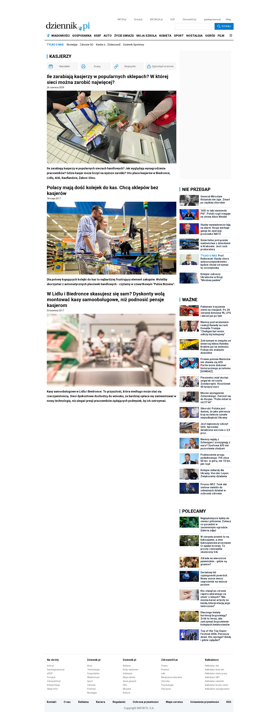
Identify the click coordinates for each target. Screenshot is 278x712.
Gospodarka (93, 673)
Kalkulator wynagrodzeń (217, 689)
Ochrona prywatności (145, 701)
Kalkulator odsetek (214, 681)
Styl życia (166, 689)
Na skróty (53, 659)
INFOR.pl (122, 19)
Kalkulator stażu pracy (216, 673)
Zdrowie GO (86, 44)
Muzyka (127, 689)
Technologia (93, 669)
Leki (163, 673)
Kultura (126, 692)
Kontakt (51, 701)
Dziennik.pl (93, 659)
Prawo (164, 665)
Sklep (228, 19)
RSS (228, 701)
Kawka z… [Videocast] (108, 44)
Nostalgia (72, 44)
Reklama (83, 701)
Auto (89, 665)
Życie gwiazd (129, 681)
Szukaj (226, 26)
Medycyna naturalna (171, 677)
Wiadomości (93, 677)
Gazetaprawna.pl (55, 669)
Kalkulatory (212, 659)
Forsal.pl (51, 677)
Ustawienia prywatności (204, 701)
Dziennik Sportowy (133, 44)
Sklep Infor (52, 689)
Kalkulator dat (212, 665)
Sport (90, 681)
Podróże (91, 689)
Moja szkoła (129, 677)
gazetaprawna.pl (212, 19)
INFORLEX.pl (156, 19)
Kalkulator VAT (212, 677)
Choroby (165, 681)
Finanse (165, 669)
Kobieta (127, 665)
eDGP (50, 673)
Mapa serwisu (174, 701)
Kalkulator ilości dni (214, 669)
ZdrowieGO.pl (189, 19)
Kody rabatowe (130, 669)
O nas (67, 701)
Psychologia (167, 685)
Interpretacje (53, 685)
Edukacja (127, 673)
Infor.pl (50, 665)
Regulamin (119, 701)
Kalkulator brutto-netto (216, 685)
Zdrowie (91, 685)
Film (125, 685)
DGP (172, 19)
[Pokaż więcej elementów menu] (231, 35)
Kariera (100, 701)
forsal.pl (138, 19)
